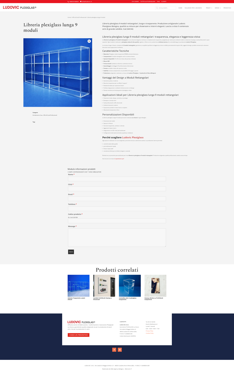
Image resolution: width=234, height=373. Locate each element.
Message (72, 226)
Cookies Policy (150, 333)
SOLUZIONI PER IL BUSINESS (193, 8)
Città (70, 184)
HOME (180, 8)
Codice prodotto (75, 214)
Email (71, 194)
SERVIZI (217, 8)
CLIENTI (163, 1)
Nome (71, 174)
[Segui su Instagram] (120, 350)
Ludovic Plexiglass (133, 137)
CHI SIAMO (135, 1)
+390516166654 (74, 1)
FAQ (158, 1)
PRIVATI (208, 8)
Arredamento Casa (38, 115)
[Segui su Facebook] (114, 350)
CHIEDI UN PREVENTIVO (78, 335)
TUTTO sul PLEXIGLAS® (147, 1)
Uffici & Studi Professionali (79, 17)
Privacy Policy (149, 331)
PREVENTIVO (227, 8)
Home (69, 17)
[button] (89, 41)
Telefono (72, 204)
